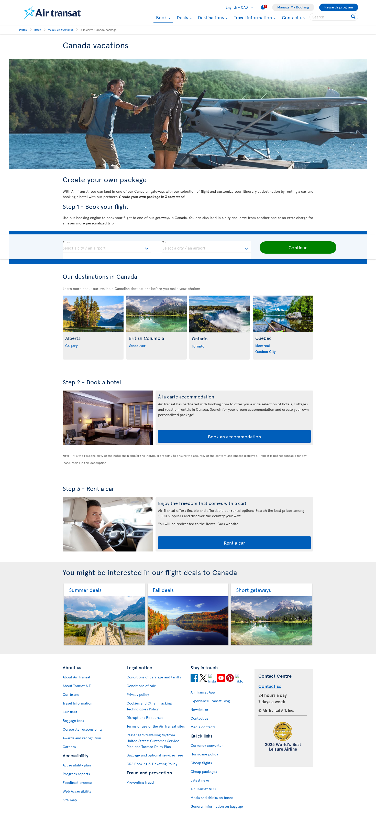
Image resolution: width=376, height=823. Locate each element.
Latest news (200, 780)
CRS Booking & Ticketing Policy (152, 763)
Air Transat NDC (203, 788)
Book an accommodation (234, 436)
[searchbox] (333, 17)
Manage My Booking (293, 7)
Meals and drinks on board (212, 797)
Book (160, 18)
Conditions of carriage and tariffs (154, 677)
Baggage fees (73, 720)
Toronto (198, 346)
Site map (70, 799)
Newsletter (199, 709)
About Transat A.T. (77, 685)
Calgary (71, 345)
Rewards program (338, 7)
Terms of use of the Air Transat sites (156, 726)
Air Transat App (203, 692)
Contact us (293, 17)
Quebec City (265, 351)
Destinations (210, 17)
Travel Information (77, 703)
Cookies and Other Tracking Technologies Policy (149, 706)
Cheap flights (201, 762)
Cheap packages (204, 771)
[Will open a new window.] (194, 678)
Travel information (252, 17)
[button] (298, 247)
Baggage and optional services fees (155, 755)
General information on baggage (217, 806)
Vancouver (137, 345)
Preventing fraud (140, 782)
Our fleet (70, 711)
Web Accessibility (77, 791)
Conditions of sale (141, 685)
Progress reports (76, 773)
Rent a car (234, 542)
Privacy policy (138, 694)
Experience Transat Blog (210, 700)
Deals (181, 17)
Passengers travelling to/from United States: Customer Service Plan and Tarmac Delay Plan (153, 740)
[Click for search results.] (353, 17)
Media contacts (203, 726)
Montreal (262, 345)
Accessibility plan (77, 765)
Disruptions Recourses (145, 717)
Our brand (71, 694)
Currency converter (207, 745)
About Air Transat (76, 677)
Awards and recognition (82, 737)
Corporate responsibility (82, 729)
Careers (69, 746)
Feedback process (77, 782)
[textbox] (107, 247)
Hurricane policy (204, 754)
